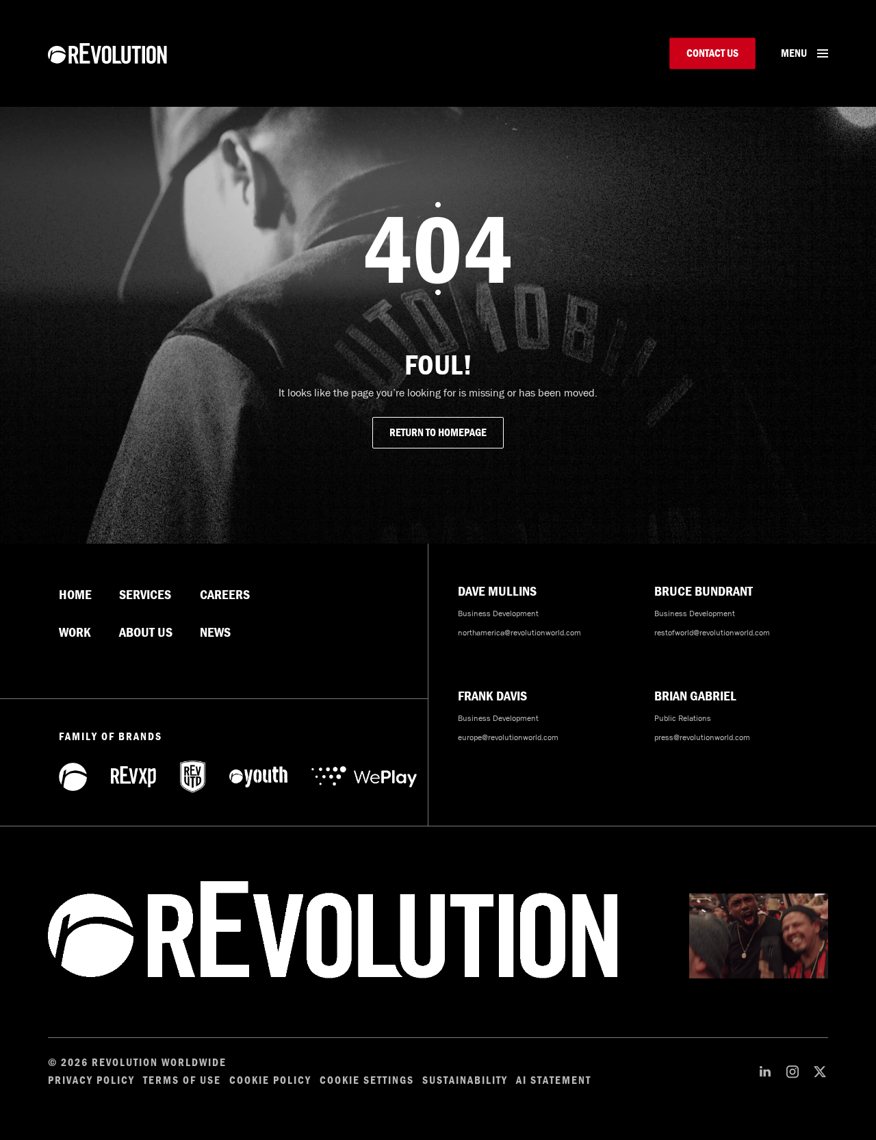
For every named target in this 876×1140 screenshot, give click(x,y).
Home (75, 595)
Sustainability (465, 1080)
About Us (145, 632)
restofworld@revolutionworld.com (712, 632)
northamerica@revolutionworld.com (519, 632)
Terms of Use (182, 1080)
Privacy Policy (91, 1080)
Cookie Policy (270, 1080)
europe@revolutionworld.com (508, 737)
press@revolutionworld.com (702, 737)
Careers (225, 595)
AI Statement (553, 1080)
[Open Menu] (822, 53)
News (215, 632)
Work (75, 632)
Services (145, 595)
